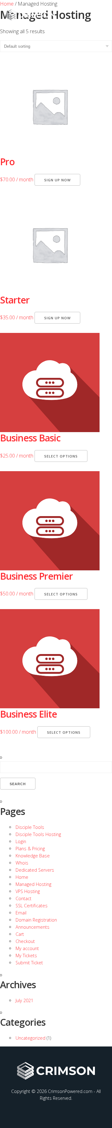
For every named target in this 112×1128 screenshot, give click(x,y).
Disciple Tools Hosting (38, 834)
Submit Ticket (29, 963)
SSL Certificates (32, 906)
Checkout (25, 941)
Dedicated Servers (35, 870)
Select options (61, 456)
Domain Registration (36, 920)
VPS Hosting (28, 891)
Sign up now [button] (57, 180)
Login (21, 841)
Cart (20, 934)
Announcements (32, 927)
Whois (22, 863)
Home (22, 877)
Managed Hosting (33, 884)
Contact (23, 898)
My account (27, 948)
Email (21, 913)
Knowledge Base (33, 856)
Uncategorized (30, 1038)
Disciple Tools (30, 827)
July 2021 (24, 1000)
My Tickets (26, 955)
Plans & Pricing (30, 849)
